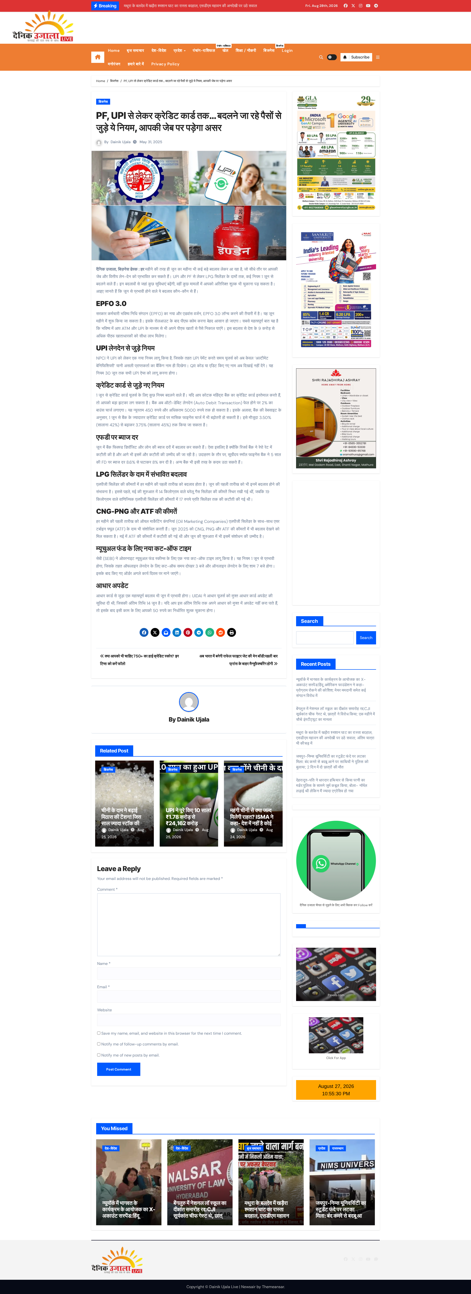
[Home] (97, 57)
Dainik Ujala (121, 141)
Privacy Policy (165, 64)
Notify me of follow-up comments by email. (140, 1044)
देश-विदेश (159, 50)
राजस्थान (337, 1148)
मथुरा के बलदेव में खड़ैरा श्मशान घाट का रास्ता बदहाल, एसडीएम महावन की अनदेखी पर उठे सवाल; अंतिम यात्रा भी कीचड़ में (335, 738)
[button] (378, 57)
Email (103, 986)
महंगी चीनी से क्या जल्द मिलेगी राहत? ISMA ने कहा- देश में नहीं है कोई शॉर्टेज (252, 820)
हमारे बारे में (136, 64)
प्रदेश (178, 50)
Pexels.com (336, 995)
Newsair (248, 1286)
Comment (107, 889)
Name (104, 963)
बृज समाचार (135, 50)
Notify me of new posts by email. (130, 1055)
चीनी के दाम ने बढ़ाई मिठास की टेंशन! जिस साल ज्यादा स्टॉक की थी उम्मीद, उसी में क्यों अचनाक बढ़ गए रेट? (123, 823)
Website (104, 1010)
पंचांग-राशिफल (206, 48)
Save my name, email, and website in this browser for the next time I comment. (171, 1033)
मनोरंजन (114, 64)
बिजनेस (270, 48)
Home (113, 50)
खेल (225, 50)
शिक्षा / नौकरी (246, 50)
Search (309, 621)
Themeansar (273, 1286)
